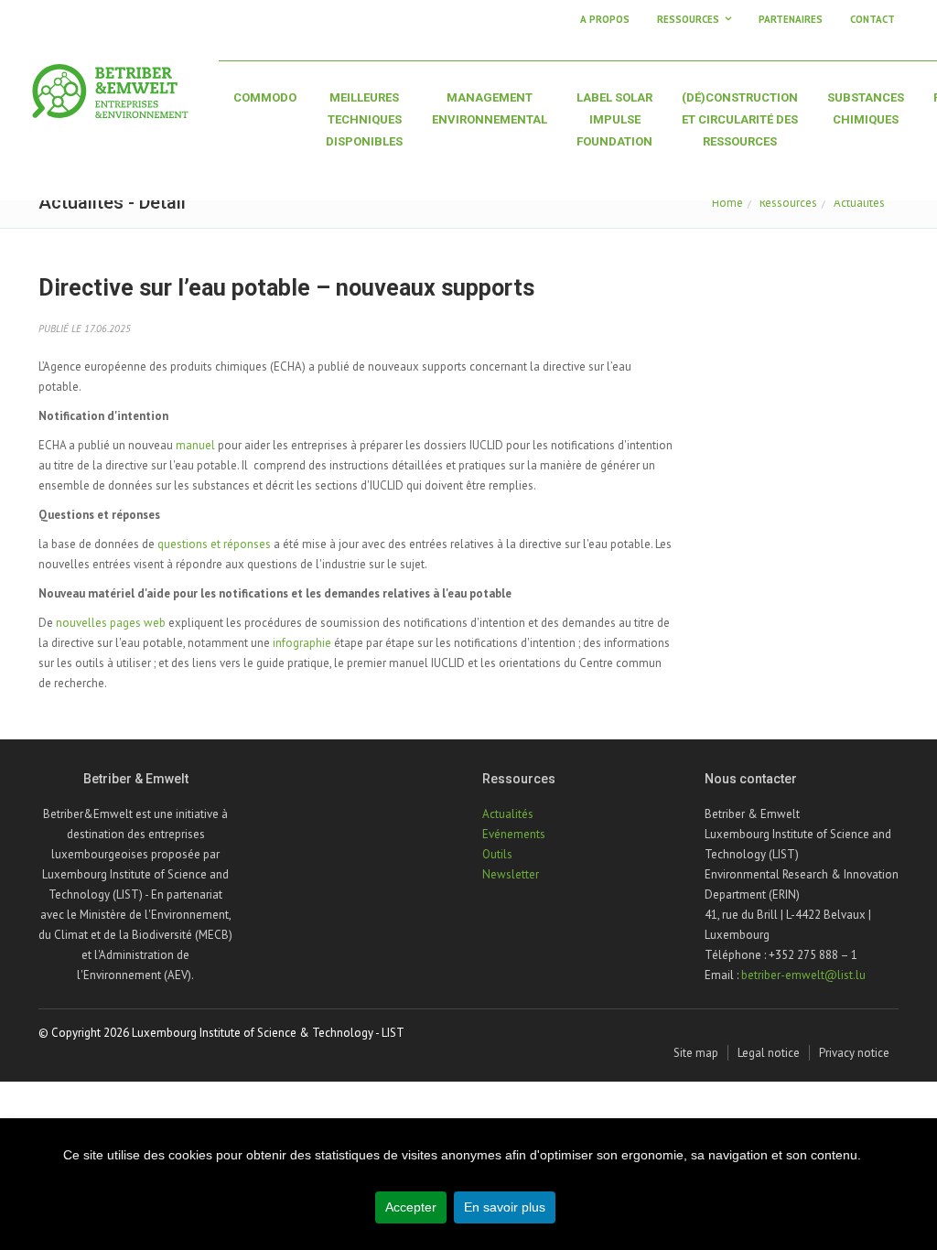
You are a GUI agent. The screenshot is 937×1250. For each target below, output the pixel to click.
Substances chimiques (865, 108)
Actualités (859, 202)
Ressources (788, 202)
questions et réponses (214, 544)
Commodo (264, 97)
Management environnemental (489, 108)
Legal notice (769, 1053)
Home (727, 202)
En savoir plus (504, 1207)
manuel (195, 445)
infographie (302, 643)
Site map (695, 1053)
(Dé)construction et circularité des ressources (740, 119)
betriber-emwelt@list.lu (803, 975)
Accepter (410, 1207)
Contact (872, 19)
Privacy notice (854, 1053)
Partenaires (791, 19)
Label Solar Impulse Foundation (614, 119)
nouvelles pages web (111, 622)
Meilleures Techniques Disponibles (364, 119)
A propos (605, 19)
